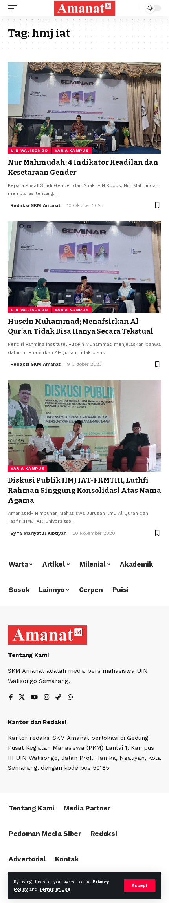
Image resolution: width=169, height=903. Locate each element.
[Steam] (58, 697)
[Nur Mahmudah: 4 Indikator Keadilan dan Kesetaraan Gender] (84, 108)
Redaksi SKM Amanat (35, 205)
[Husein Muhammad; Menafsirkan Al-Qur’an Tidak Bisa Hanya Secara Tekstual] (84, 267)
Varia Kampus (71, 150)
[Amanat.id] (84, 8)
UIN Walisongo (29, 150)
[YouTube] (34, 697)
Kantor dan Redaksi (37, 722)
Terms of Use (54, 889)
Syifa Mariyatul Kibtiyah (38, 533)
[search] (133, 8)
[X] (22, 697)
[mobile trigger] (14, 8)
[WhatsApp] (70, 697)
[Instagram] (46, 697)
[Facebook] (11, 697)
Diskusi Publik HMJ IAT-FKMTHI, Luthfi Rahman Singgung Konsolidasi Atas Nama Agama (84, 490)
